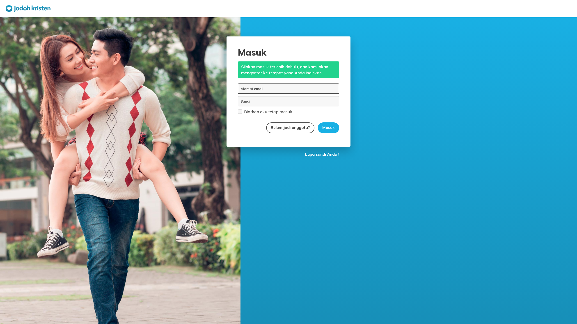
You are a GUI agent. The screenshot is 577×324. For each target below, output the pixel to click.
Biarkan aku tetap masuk (268, 111)
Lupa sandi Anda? (322, 154)
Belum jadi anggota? (290, 127)
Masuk (328, 127)
